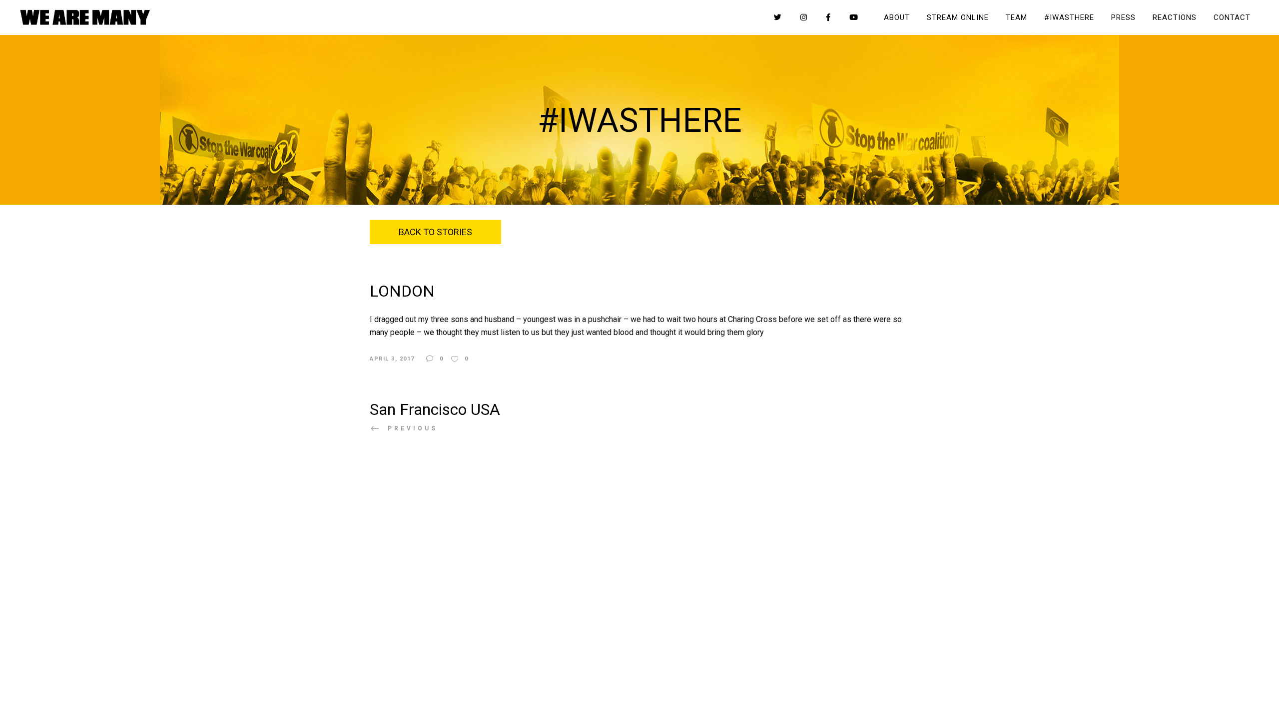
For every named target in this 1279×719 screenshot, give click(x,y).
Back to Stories (435, 232)
